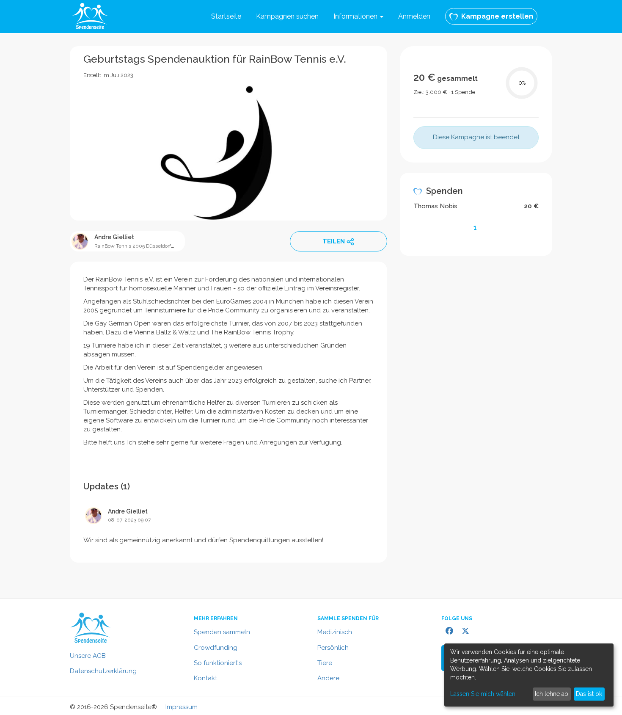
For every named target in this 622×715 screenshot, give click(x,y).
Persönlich (333, 648)
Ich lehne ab (551, 693)
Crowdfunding (215, 648)
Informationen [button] (356, 16)
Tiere (324, 663)
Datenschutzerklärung (103, 671)
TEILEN (333, 241)
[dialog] (529, 675)
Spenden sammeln (222, 632)
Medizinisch (334, 632)
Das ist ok (589, 693)
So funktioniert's (218, 663)
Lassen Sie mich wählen (482, 693)
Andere (328, 678)
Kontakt (205, 678)
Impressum (181, 707)
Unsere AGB (88, 656)
